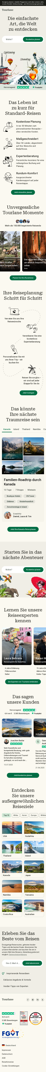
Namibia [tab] (36, 429)
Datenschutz (7, 1054)
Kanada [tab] (6, 429)
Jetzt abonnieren (32, 963)
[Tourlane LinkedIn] (37, 999)
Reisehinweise (8, 1062)
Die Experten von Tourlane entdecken (23, 682)
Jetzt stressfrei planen (23, 192)
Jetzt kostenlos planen (23, 775)
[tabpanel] (23, 479)
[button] (7, 10)
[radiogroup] (23, 815)
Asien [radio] (24, 815)
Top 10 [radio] (6, 815)
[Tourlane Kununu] (42, 999)
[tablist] (24, 429)
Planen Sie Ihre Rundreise (23, 278)
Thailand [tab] (26, 429)
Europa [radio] (34, 815)
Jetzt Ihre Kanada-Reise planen (23, 529)
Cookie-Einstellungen (10, 1066)
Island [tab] (16, 429)
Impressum (6, 1050)
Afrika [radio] (15, 815)
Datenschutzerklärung (18, 955)
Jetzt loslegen (28, 393)
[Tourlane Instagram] (32, 999)
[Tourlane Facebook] (27, 999)
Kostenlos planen (33, 39)
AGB (3, 1058)
